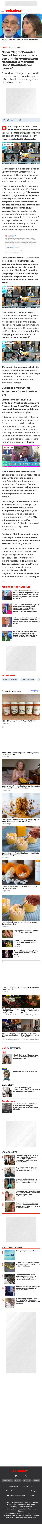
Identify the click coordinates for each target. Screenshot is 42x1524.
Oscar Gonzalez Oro (10, 680)
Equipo (33, 1491)
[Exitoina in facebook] (21, 1475)
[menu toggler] (2, 10)
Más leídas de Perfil (12, 1247)
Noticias (27, 1480)
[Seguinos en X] (25, 1475)
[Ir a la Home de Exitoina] (15, 10)
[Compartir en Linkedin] (16, 119)
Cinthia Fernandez (28, 680)
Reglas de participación (16, 1495)
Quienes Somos (27, 1486)
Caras (17, 1480)
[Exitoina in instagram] (16, 1475)
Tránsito (32, 1495)
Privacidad (23, 1491)
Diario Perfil (7, 1480)
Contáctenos (10, 1491)
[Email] (20, 120)
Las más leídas (9, 1152)
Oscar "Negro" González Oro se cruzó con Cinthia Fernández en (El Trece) (21, 129)
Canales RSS (13, 1486)
